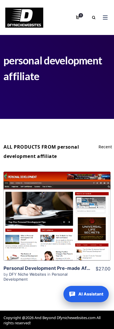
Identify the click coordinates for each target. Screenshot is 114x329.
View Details (57, 207)
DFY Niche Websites (28, 274)
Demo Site (57, 225)
